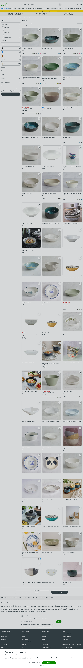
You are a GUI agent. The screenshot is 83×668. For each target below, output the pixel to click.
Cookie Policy (21, 658)
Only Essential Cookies (34, 662)
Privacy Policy (29, 658)
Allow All (49, 662)
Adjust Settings (41, 665)
